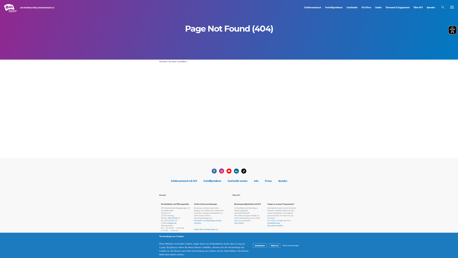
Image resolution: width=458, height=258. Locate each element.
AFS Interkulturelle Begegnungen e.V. (10, 8)
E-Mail (279, 220)
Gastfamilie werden (237, 181)
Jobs (256, 181)
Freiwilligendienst (212, 181)
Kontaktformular (273, 223)
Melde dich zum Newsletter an (206, 229)
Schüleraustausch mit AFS (184, 181)
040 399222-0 (174, 218)
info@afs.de (172, 223)
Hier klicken (239, 223)
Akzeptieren (260, 245)
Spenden (282, 181)
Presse (268, 181)
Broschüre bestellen (275, 225)
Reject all (274, 245)
